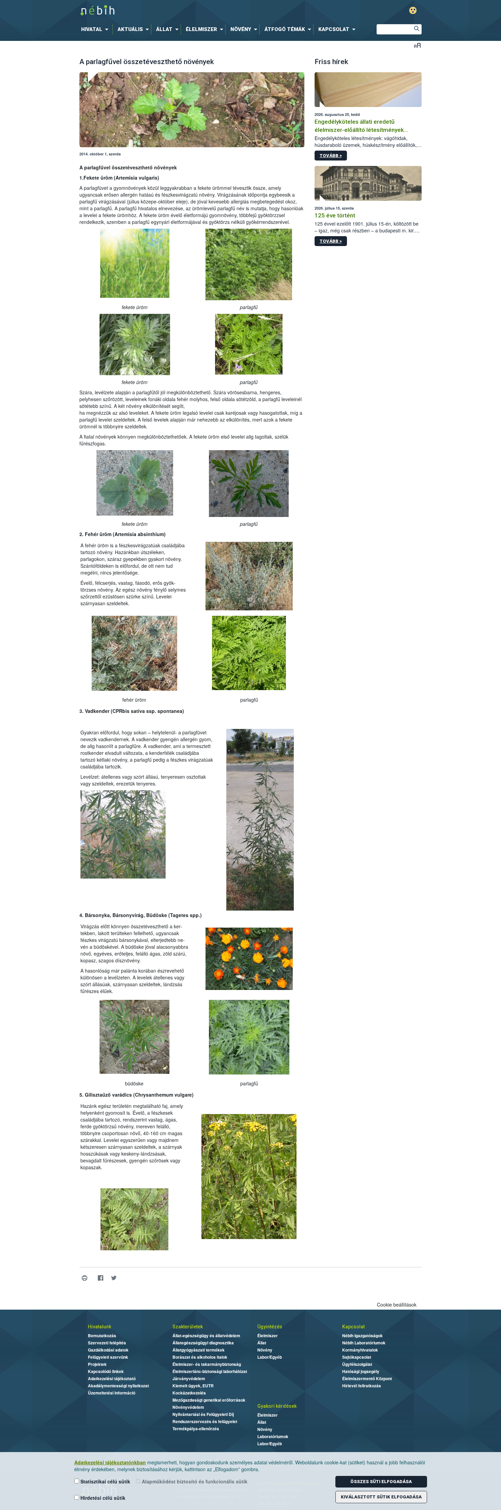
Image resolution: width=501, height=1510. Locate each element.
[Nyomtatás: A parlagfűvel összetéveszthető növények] (84, 1277)
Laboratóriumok (272, 1436)
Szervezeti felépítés (107, 1343)
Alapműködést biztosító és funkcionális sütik (193, 1481)
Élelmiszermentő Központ (367, 1378)
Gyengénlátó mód (412, 10)
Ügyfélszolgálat (357, 1364)
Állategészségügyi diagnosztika (203, 1343)
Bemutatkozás (102, 1335)
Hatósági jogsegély (360, 1371)
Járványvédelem (188, 1378)
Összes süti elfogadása (381, 1481)
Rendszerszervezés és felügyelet (204, 1421)
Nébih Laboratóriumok (363, 1343)
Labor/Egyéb (269, 1357)
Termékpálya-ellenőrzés (195, 1428)
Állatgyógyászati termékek (198, 1350)
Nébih (177, 10)
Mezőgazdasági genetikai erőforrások (208, 1400)
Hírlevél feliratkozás (361, 1386)
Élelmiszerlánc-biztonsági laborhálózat (209, 1371)
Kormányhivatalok (360, 1350)
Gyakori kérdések (277, 1406)
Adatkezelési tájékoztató (112, 1378)
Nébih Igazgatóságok (362, 1335)
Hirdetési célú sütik (102, 1497)
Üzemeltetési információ (111, 1393)
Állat (261, 1343)
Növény (264, 1350)
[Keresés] (416, 29)
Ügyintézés (269, 1326)
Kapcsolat (353, 1326)
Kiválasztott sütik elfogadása (381, 1496)
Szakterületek (187, 1326)
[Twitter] (114, 1277)
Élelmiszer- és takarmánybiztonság (206, 1364)
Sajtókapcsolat (356, 1357)
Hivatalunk (99, 1326)
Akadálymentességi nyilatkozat (118, 1386)
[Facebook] (100, 1277)
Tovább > (331, 155)
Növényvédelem (188, 1407)
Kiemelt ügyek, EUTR (193, 1386)
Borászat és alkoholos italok (199, 1357)
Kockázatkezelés (189, 1393)
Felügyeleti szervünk (108, 1357)
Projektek (97, 1364)
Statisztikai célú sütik (104, 1481)
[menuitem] (96, 29)
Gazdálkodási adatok (108, 1350)
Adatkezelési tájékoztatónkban (110, 1462)
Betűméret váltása (417, 45)
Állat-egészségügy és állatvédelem (206, 1335)
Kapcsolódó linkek (106, 1371)
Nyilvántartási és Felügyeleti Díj (203, 1414)
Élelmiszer (267, 1335)
